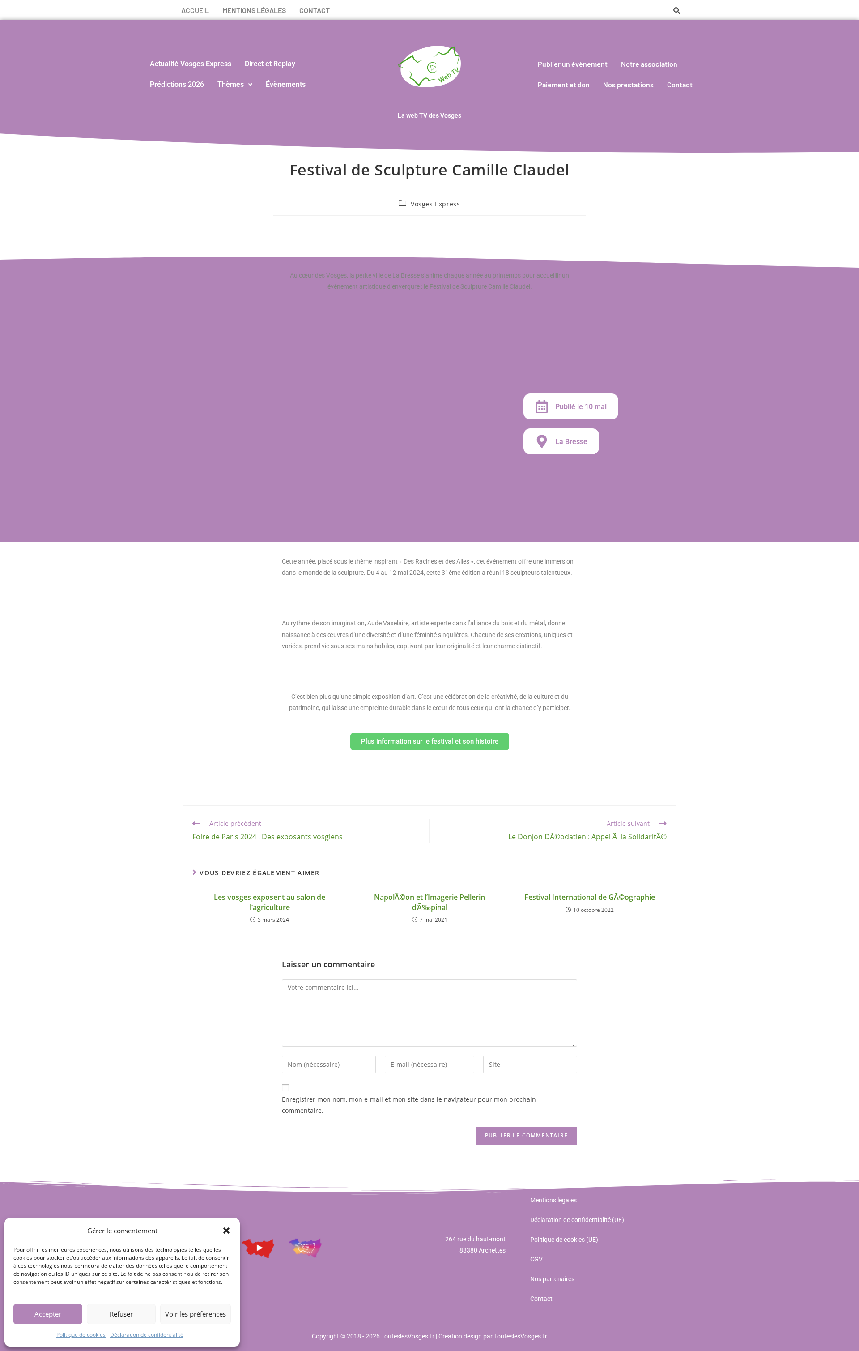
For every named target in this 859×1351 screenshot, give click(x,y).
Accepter (47, 1313)
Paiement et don (564, 84)
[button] (226, 1230)
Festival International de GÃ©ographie (589, 897)
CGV (536, 1259)
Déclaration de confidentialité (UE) (577, 1219)
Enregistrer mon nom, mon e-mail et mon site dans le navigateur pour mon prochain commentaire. (409, 1105)
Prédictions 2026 (177, 84)
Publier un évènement (573, 64)
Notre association (649, 64)
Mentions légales (254, 10)
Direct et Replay (270, 64)
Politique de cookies (81, 1334)
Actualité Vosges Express (190, 64)
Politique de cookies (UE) (564, 1239)
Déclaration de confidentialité (146, 1334)
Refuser (121, 1313)
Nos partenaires (552, 1279)
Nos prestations (628, 84)
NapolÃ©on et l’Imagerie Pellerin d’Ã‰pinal (429, 902)
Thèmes (230, 84)
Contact (314, 10)
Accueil (195, 10)
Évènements (286, 84)
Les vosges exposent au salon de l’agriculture (269, 902)
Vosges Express (435, 204)
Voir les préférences (195, 1313)
